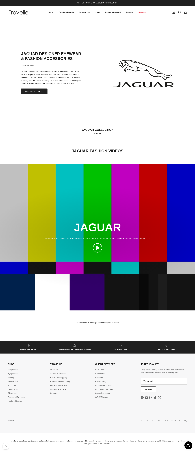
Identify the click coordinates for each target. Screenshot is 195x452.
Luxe (98, 12)
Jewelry (11, 378)
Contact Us (100, 374)
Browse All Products (16, 397)
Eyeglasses (13, 374)
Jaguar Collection (98, 129)
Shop (51, 12)
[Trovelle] (18, 12)
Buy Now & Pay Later (104, 389)
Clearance (12, 393)
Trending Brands (66, 12)
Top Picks (12, 385)
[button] (97, 248)
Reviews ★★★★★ (58, 389)
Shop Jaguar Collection (34, 91)
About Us (54, 370)
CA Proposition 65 (170, 421)
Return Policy (100, 381)
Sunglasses (13, 370)
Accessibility (183, 421)
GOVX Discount (101, 397)
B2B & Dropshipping (58, 378)
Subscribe (148, 389)
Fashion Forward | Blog (60, 381)
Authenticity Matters (58, 385)
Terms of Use (145, 421)
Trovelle (129, 12)
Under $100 (13, 389)
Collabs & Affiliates (58, 374)
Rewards (142, 12)
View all (97, 134)
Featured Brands (15, 401)
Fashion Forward (113, 12)
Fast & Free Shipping (104, 385)
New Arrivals (84, 12)
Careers (53, 393)
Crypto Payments (102, 393)
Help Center (100, 370)
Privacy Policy (157, 421)
